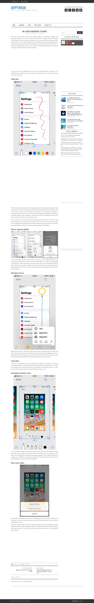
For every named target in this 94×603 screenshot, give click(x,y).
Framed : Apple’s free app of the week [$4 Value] (24, 570)
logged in (20, 581)
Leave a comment (41, 33)
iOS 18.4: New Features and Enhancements (72, 126)
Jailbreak (21, 25)
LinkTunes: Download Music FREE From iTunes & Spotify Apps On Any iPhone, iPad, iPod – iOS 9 (71, 149)
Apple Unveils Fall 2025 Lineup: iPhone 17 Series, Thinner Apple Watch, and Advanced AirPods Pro (74, 113)
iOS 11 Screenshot (27, 564)
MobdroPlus (64, 142)
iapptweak (34, 33)
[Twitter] (66, 10)
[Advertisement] (56, 17)
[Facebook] (69, 10)
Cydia (29, 25)
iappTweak (18, 7)
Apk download (65, 147)
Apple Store (37, 25)
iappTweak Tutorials (16, 564)
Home (13, 25)
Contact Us (48, 25)
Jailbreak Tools (15, 1)
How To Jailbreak (24, 1)
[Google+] (73, 10)
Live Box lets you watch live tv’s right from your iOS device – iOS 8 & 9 (72, 144)
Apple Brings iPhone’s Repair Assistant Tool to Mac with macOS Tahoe (74, 99)
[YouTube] (77, 10)
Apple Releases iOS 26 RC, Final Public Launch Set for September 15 (75, 120)
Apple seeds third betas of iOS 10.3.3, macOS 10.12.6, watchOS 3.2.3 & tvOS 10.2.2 (44, 571)
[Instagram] (80, 10)
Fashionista (75, 601)
